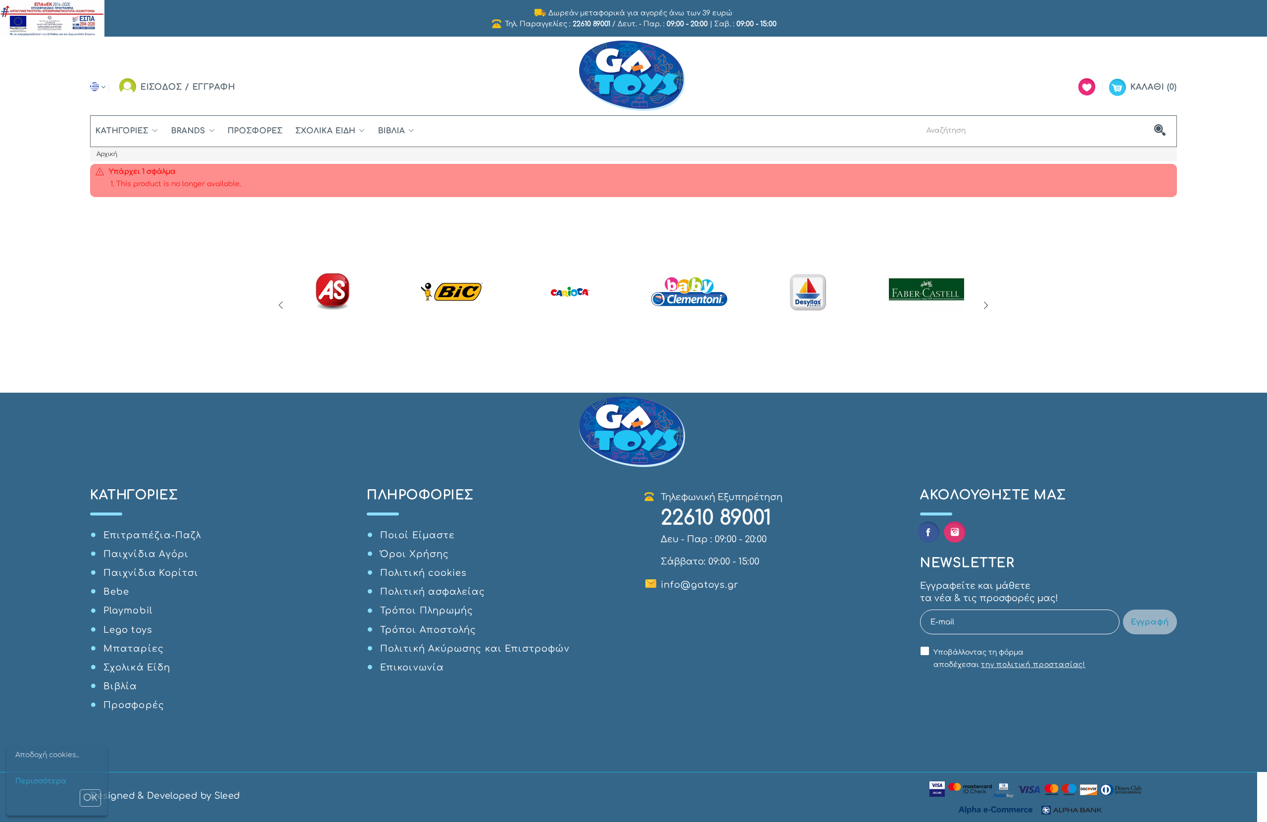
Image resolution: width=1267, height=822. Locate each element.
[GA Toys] (633, 76)
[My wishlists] (1086, 87)
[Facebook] (928, 532)
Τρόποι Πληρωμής (426, 611)
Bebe (116, 592)
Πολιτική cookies (423, 573)
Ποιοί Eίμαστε (417, 535)
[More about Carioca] (570, 292)
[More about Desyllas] (808, 292)
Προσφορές (255, 131)
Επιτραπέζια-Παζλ (152, 535)
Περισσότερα (40, 781)
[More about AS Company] (333, 292)
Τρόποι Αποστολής (428, 630)
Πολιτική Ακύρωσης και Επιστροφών (475, 649)
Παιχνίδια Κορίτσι (150, 573)
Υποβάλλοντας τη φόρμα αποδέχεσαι (1009, 658)
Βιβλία (391, 131)
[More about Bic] (451, 292)
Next (986, 305)
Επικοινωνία (412, 667)
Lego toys (127, 630)
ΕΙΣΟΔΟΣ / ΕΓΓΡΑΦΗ (188, 87)
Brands (188, 131)
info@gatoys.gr (699, 585)
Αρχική (107, 154)
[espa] (52, 18)
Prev (281, 305)
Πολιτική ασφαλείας (432, 592)
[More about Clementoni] (689, 292)
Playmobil (127, 611)
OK (90, 798)
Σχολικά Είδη (325, 131)
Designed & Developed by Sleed (165, 796)
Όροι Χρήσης (414, 554)
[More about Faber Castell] (926, 292)
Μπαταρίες (133, 649)
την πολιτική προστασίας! (1033, 664)
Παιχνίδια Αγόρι (146, 554)
